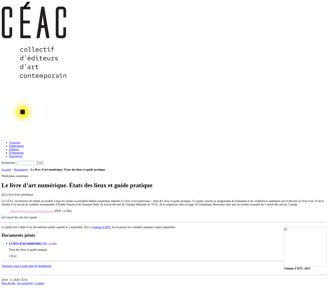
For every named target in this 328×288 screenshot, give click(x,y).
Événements (16, 152)
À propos (14, 142)
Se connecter (25, 283)
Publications (16, 146)
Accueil (6, 169)
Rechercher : (9, 162)
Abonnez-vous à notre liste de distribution (26, 266)
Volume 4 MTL (101, 227)
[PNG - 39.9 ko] (305, 265)
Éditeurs (14, 149)
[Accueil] (34, 136)
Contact (39, 283)
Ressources (16, 156)
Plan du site (8, 283)
